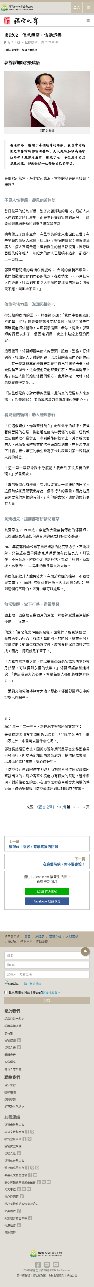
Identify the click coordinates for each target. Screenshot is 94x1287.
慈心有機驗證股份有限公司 (21, 1203)
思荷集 (8, 1033)
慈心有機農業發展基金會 (20, 1182)
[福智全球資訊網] (16, 7)
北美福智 (10, 1211)
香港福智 (10, 1225)
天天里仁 (10, 1189)
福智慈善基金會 (14, 1160)
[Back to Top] (85, 951)
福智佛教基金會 (14, 1124)
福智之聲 (10, 1047)
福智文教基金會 (14, 1132)
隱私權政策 (49, 992)
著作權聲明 (23, 1275)
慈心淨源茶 (11, 1196)
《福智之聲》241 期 (51, 807)
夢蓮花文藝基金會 (15, 1175)
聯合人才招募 (12, 1069)
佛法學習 (10, 1085)
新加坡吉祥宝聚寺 (15, 1218)
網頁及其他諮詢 (14, 1106)
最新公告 (10, 1054)
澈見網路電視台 (14, 1168)
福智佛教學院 (12, 1146)
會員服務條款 (56, 1275)
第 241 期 (13, 42)
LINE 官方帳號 (47, 891)
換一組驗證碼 (32, 983)
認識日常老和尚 (14, 1018)
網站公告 (72, 1275)
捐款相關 (10, 1092)
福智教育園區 (12, 1139)
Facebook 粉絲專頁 (47, 901)
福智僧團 (10, 1040)
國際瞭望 (31, 42)
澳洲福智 (10, 1232)
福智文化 (10, 1153)
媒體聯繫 (10, 1099)
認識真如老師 (12, 1026)
